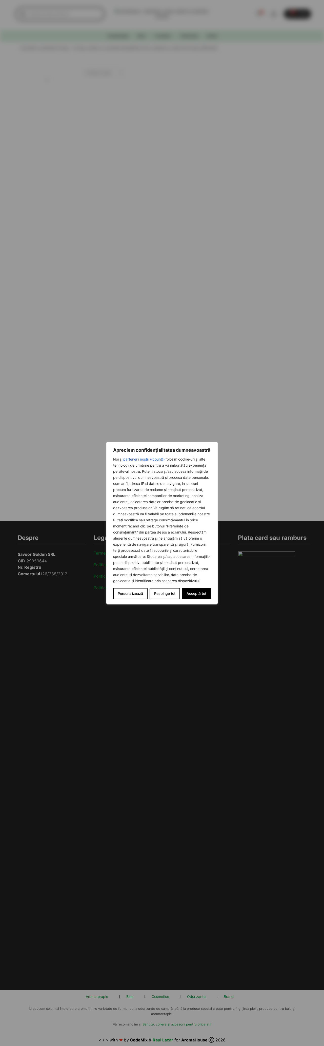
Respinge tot (164, 593)
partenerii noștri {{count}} (144, 459)
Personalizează (130, 593)
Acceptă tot (196, 593)
